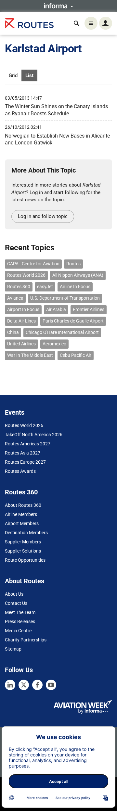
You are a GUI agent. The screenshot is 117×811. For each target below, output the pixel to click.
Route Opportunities (25, 560)
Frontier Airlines (88, 309)
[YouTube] (51, 685)
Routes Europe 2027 (25, 462)
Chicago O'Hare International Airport (62, 332)
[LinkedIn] (10, 685)
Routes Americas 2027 (27, 443)
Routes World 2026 (26, 275)
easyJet (45, 286)
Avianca (15, 298)
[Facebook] (37, 685)
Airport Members (22, 523)
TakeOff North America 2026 (33, 434)
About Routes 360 (23, 505)
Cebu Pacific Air (75, 355)
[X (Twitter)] (24, 685)
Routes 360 (18, 286)
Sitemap (13, 649)
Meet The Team (20, 612)
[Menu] (91, 23)
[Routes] (29, 23)
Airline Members (21, 514)
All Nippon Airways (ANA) (77, 275)
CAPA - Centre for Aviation (33, 263)
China (13, 332)
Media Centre (18, 630)
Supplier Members (23, 541)
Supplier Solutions (23, 551)
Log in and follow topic (43, 216)
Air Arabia (56, 309)
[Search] (76, 23)
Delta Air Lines (21, 320)
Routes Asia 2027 (22, 452)
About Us (14, 594)
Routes (73, 263)
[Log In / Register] (105, 23)
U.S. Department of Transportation (65, 298)
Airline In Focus (75, 286)
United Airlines (21, 343)
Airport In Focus (23, 309)
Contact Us (16, 603)
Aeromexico (54, 343)
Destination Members (26, 532)
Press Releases (20, 621)
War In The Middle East (30, 355)
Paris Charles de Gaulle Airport (73, 320)
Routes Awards (20, 471)
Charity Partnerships (25, 639)
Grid (13, 75)
